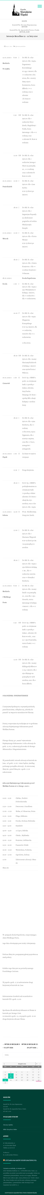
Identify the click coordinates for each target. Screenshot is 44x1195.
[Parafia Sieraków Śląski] (22, 16)
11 (10, 1075)
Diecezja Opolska (8, 1125)
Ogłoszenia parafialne (20, 46)
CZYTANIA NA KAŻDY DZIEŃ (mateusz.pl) (21, 1160)
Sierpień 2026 (22, 1064)
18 (10, 1077)
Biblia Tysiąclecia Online (10, 1129)
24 (5, 1080)
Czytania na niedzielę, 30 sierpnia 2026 (14, 1168)
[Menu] (39, 5)
